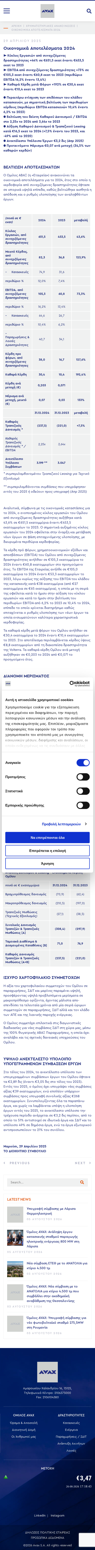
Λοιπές (71, 1450)
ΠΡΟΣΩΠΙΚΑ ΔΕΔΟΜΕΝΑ (47, 1537)
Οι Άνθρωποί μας (24, 1436)
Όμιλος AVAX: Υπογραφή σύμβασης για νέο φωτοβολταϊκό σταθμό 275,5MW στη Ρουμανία (56, 1322)
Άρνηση (47, 863)
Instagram (57, 1515)
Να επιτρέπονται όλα (48, 838)
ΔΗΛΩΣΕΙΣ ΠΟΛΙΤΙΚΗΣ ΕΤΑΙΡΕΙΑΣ (47, 1532)
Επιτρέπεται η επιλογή (47, 850)
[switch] (83, 777)
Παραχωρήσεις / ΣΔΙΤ (71, 1436)
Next (81, 1163)
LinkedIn (39, 1515)
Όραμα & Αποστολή (24, 1422)
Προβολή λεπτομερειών (61, 824)
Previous (19, 1163)
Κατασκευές (71, 1422)
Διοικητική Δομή (24, 1429)
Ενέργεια (71, 1429)
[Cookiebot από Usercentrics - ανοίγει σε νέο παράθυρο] (69, 684)
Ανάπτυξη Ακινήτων (71, 1443)
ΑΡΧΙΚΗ (17, 26)
